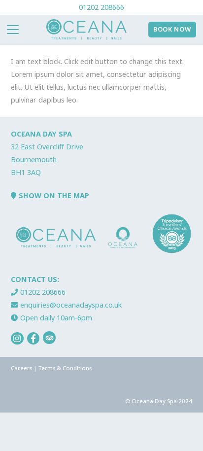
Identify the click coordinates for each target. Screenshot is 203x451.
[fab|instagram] (17, 338)
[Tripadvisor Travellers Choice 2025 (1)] (172, 233)
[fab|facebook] (33, 338)
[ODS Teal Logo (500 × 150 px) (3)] (86, 29)
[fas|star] (49, 337)
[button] (13, 29)
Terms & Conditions (65, 368)
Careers (21, 368)
